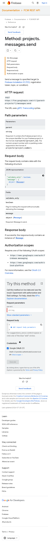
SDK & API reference (9, 424)
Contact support (8, 472)
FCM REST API (32, 10)
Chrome (5, 510)
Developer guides (8, 420)
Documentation (11, 10)
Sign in (44, 3)
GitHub (4, 436)
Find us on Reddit (8, 450)
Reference (12, 22)
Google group (7, 480)
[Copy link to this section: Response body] (28, 230)
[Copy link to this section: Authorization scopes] (36, 245)
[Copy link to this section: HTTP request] (26, 92)
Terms (4, 532)
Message (20, 182)
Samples (5, 428)
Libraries (5, 432)
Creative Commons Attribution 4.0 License (32, 396)
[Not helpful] (23, 27)
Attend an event (8, 461)
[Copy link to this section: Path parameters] (29, 115)
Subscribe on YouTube (10, 458)
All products (6, 522)
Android (5, 506)
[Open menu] (3, 3)
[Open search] (33, 2)
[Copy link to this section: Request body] (26, 156)
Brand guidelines (8, 487)
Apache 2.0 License (40, 398)
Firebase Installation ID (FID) (17, 82)
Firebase (8, 19)
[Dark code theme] (43, 175)
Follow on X (6, 454)
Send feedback (14, 32)
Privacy (11, 532)
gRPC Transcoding (25, 108)
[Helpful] (20, 27)
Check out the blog (9, 446)
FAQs (4, 491)
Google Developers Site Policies (28, 401)
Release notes (7, 483)
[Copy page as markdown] (15, 50)
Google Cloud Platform (11, 518)
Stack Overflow (8, 476)
